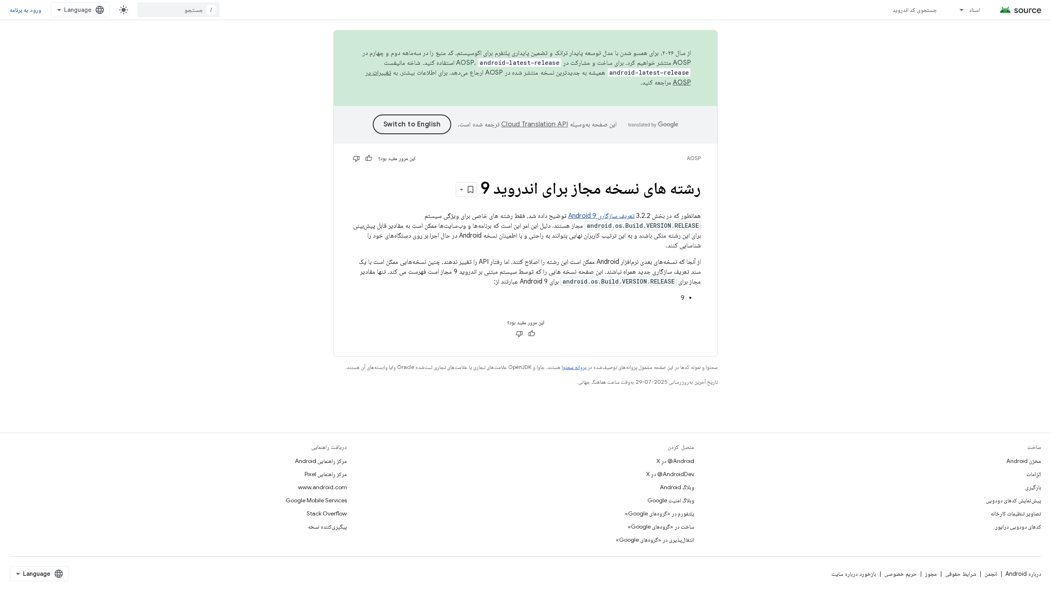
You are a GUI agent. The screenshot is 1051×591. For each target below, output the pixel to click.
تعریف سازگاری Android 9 (601, 216)
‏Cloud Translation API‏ (534, 124)
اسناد (974, 10)
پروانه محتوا (574, 367)
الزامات (1033, 474)
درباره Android (1023, 573)
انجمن (990, 573)
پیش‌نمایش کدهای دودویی (1013, 500)
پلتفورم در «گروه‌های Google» (659, 513)
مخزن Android (1023, 461)
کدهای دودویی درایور (1018, 526)
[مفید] (369, 158)
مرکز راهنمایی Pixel (326, 474)
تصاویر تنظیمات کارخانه (1016, 513)
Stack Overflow (327, 513)
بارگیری (1033, 487)
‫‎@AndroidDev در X (670, 474)
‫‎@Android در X (675, 461)
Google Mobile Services (316, 500)
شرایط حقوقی (960, 573)
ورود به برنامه (25, 10)
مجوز (931, 573)
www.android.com (322, 487)
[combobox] (179, 9)
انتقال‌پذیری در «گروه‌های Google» (655, 539)
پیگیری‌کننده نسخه (327, 526)
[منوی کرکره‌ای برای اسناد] (958, 10)
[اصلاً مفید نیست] (356, 158)
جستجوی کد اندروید (915, 10)
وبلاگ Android (677, 487)
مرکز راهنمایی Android (321, 461)
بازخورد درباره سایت (853, 573)
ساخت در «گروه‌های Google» (661, 526)
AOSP (694, 158)
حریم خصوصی (900, 573)
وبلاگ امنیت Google (670, 500)
